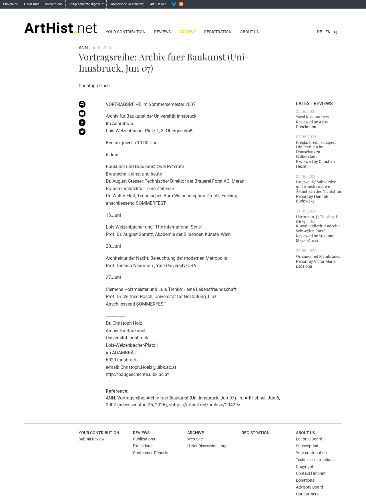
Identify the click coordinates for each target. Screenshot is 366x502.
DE (319, 31)
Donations (305, 480)
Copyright (304, 466)
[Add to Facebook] (88, 123)
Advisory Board (309, 487)
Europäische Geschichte (127, 4)
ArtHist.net (158, 4)
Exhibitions (142, 446)
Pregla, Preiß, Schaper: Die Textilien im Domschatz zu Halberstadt (316, 149)
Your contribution (126, 31)
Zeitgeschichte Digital (85, 4)
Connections (54, 4)
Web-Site (195, 439)
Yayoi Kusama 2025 (312, 116)
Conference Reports (150, 452)
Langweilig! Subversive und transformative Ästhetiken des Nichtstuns (319, 186)
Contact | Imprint (311, 473)
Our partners (307, 494)
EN (328, 31)
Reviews (162, 31)
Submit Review (92, 439)
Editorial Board (309, 439)
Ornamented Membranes (318, 256)
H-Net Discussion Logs (207, 446)
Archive (187, 31)
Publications (144, 439)
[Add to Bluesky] (88, 114)
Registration (218, 31)
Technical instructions (315, 459)
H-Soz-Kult (31, 4)
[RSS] (181, 4)
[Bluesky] (174, 4)
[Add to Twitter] (88, 132)
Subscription (307, 446)
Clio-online (10, 4)
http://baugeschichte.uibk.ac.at (137, 374)
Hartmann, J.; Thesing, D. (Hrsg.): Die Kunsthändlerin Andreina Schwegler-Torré (318, 223)
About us (249, 31)
